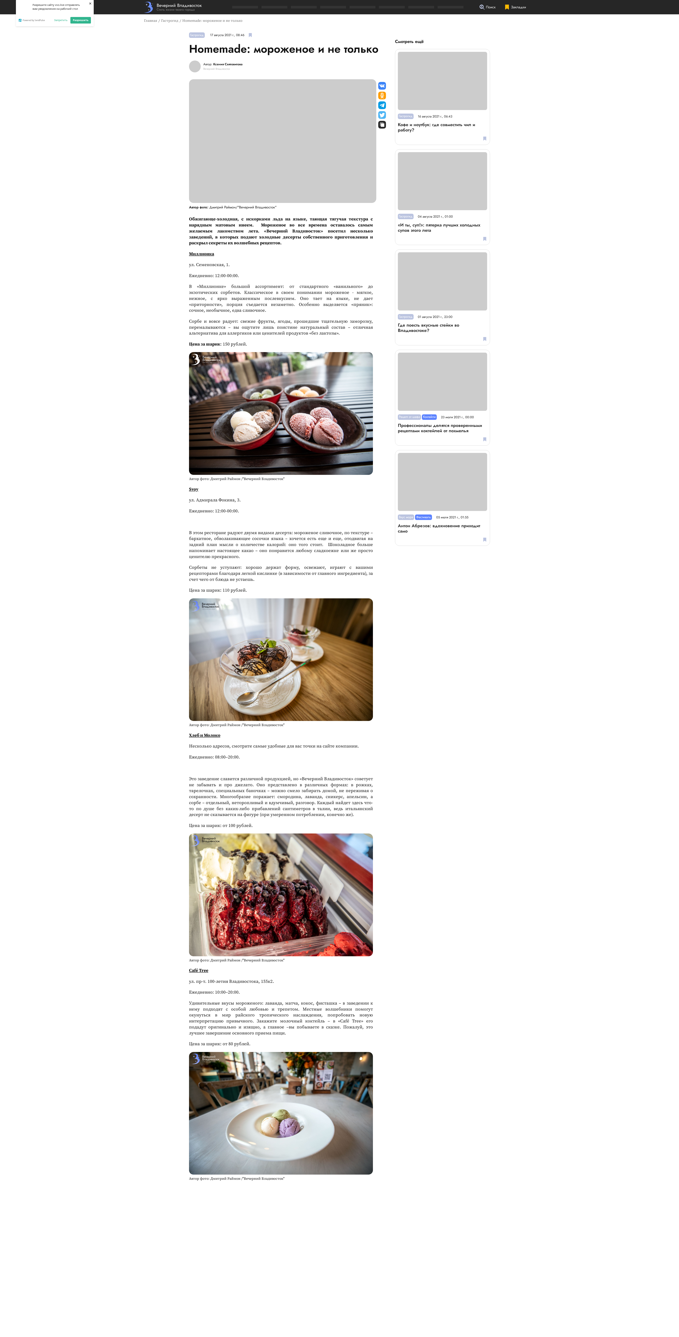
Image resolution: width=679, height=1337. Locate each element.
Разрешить (80, 20)
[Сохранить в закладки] (250, 35)
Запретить (61, 20)
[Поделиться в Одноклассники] (382, 95)
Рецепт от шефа (409, 417)
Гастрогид (169, 21)
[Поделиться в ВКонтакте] (382, 86)
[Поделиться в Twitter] (382, 115)
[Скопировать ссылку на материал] (382, 125)
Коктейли (429, 417)
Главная (150, 21)
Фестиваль (423, 517)
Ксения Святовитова (227, 64)
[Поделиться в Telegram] (382, 105)
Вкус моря (406, 517)
